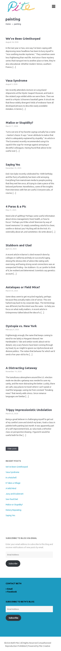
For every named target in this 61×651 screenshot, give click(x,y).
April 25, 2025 (11, 249)
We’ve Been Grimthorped (23, 38)
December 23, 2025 (13, 168)
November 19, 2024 (13, 371)
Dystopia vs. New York (21, 326)
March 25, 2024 (12, 413)
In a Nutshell (11, 477)
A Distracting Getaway (21, 368)
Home (8, 24)
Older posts (12, 449)
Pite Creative (44, 646)
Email (9, 589)
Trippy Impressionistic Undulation (29, 409)
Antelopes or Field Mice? (23, 287)
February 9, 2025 (12, 329)
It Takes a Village (13, 483)
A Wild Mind (11, 488)
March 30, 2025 (12, 291)
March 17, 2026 (12, 126)
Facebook (12, 592)
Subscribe (13, 563)
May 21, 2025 (11, 210)
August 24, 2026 (12, 42)
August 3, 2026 (11, 84)
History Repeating (13, 510)
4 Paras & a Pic (16, 206)
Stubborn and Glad (19, 245)
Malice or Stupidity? (19, 122)
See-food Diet (12, 499)
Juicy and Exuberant (14, 494)
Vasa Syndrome (16, 80)
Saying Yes (13, 164)
